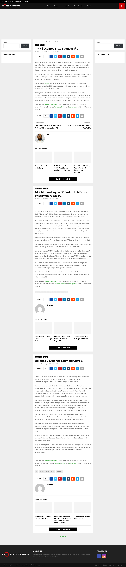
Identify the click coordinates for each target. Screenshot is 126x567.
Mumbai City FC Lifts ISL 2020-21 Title (42, 517)
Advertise (4, 1)
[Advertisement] (63, 24)
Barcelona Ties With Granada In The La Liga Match (43, 339)
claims (47, 83)
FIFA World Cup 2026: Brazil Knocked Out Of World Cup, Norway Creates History (62, 519)
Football (66, 6)
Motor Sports (78, 6)
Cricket (56, 6)
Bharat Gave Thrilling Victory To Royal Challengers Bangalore (82, 169)
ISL (41, 188)
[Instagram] (104, 556)
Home (49, 6)
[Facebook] (99, 556)
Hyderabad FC (53, 292)
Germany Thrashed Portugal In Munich (81, 338)
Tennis (89, 6)
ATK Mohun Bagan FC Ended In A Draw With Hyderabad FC (48, 126)
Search (5, 42)
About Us (10, 1)
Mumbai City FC (50, 471)
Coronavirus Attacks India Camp (42, 167)
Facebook (57, 107)
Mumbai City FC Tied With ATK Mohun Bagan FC (62, 339)
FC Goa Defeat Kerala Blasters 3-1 (82, 517)
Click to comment (63, 179)
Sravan (38, 198)
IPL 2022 (42, 45)
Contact (26, 1)
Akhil (38, 51)
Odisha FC (59, 471)
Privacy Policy (18, 1)
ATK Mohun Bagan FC (41, 292)
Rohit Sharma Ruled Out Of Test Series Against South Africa (62, 168)
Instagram (72, 107)
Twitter (63, 107)
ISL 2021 (45, 188)
